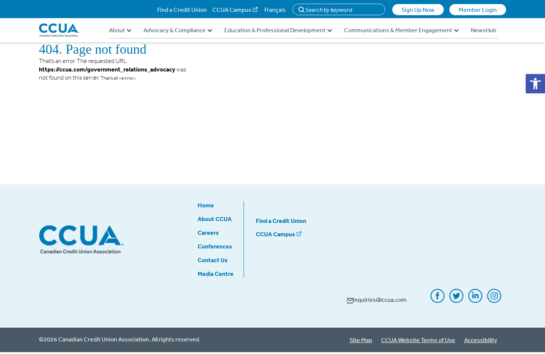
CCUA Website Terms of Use (418, 340)
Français (275, 9)
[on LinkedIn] (475, 300)
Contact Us (213, 260)
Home (206, 205)
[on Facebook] (437, 300)
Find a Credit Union (182, 9)
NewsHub (483, 30)
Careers (208, 232)
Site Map (361, 340)
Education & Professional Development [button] (275, 30)
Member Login (478, 9)
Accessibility (480, 340)
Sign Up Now (418, 9)
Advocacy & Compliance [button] (174, 30)
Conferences (215, 246)
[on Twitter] (456, 300)
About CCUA (215, 219)
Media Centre (216, 273)
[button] (535, 83)
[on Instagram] (494, 300)
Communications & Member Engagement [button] (398, 30)
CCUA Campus (231, 9)
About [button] (117, 30)
